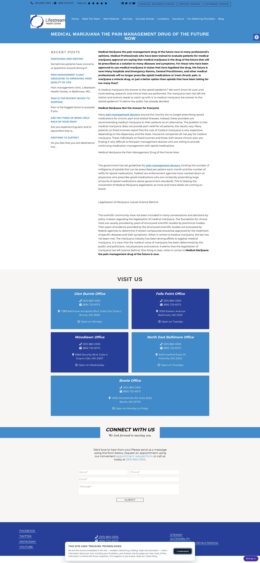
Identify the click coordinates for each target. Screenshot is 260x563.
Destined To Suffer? (65, 137)
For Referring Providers (201, 18)
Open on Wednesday (91, 365)
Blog (221, 18)
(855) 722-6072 (66, 3)
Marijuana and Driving (67, 58)
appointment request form (134, 456)
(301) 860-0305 (43, 3)
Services (127, 18)
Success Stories (145, 18)
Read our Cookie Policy (146, 556)
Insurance (178, 18)
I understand (183, 551)
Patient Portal (190, 4)
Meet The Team (91, 18)
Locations (163, 18)
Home (75, 18)
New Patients (111, 18)
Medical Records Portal (157, 4)
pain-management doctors (123, 114)
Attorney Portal (217, 4)
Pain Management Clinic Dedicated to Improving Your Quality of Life (71, 78)
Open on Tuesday (172, 321)
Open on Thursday (172, 365)
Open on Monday (91, 321)
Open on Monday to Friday (132, 408)
